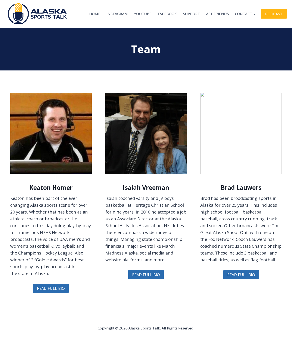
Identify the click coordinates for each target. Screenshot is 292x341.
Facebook (167, 13)
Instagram (117, 13)
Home (94, 13)
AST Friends (217, 13)
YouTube (143, 13)
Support (191, 13)
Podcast (274, 13)
